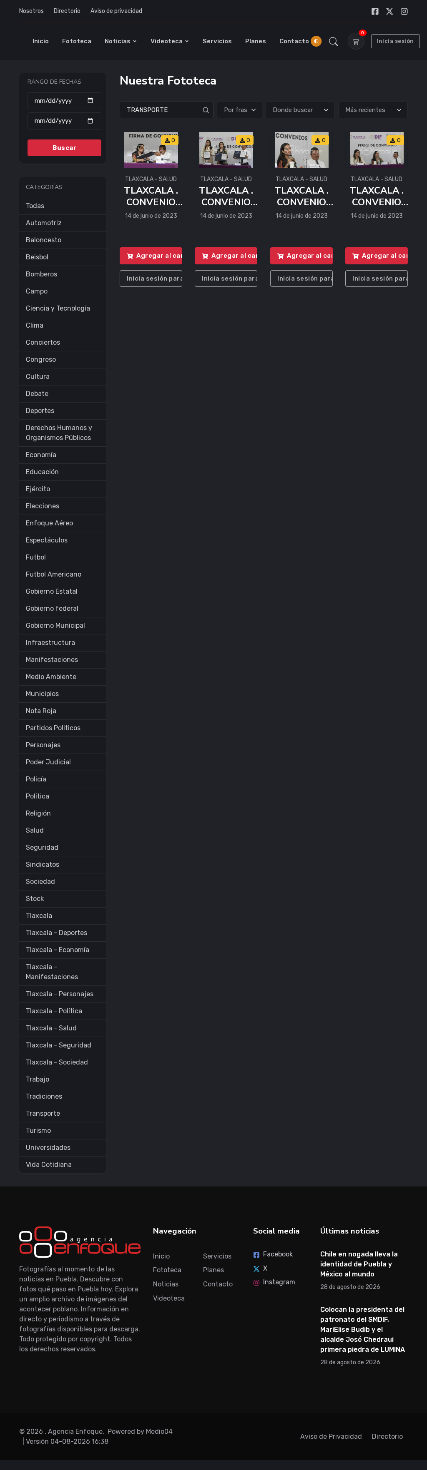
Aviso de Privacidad (331, 1436)
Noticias (118, 41)
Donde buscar (293, 110)
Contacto (294, 41)
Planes (255, 41)
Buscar (64, 148)
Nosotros (31, 11)
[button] (334, 41)
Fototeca (76, 41)
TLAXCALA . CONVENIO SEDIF (151, 202)
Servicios (217, 41)
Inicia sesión (395, 41)
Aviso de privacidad (116, 11)
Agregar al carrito (159, 256)
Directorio (67, 11)
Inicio (41, 41)
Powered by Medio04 (140, 1431)
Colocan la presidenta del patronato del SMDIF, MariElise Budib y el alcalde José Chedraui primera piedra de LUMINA (362, 1329)
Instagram (279, 1282)
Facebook (278, 1254)
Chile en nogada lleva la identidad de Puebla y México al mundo (359, 1264)
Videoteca (167, 41)
